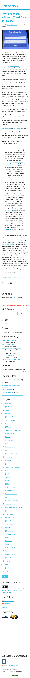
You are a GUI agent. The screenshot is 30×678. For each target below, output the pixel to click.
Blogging (8, 410)
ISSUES (8, 450)
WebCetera (9, 568)
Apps (7, 480)
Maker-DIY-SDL (10, 470)
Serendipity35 (10, 5)
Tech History (9, 541)
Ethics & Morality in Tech (12, 453)
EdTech (8, 437)
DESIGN (8, 427)
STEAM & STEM (10, 534)
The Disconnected (10, 554)
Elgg (3, 382)
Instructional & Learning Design (14, 430)
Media (7, 474)
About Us (8, 403)
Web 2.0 (8, 561)
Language (8, 460)
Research (8, 521)
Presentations (9, 514)
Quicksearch (8, 308)
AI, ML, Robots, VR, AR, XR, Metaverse (16, 407)
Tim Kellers (7, 603)
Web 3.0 (8, 564)
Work (7, 571)
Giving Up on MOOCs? (7, 392)
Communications (10, 420)
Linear (14, 297)
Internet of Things (10, 447)
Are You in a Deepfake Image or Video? (11, 348)
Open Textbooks (10, 490)
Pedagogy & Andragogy (12, 500)
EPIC (16, 162)
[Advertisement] (15, 636)
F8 (12, 210)
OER (7, 484)
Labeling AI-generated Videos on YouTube (12, 359)
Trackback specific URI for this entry (14, 287)
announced (7, 210)
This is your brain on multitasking (10, 380)
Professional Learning (11, 517)
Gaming (8, 443)
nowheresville (8, 229)
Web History (9, 557)
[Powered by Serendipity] (5, 617)
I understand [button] (15, 675)
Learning (8, 464)
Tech (7, 537)
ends (16, 195)
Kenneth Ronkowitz (12, 25)
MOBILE (8, 477)
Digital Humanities (10, 433)
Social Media (20, 277)
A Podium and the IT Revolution (9, 340)
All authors (4, 607)
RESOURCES (9, 524)
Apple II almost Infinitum (8, 344)
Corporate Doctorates (7, 389)
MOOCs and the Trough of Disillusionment (12, 395)
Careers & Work (10, 417)
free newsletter (16, 128)
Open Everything (10, 487)
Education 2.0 (9, 440)
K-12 (7, 551)
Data (7, 423)
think (18, 164)
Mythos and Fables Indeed (8, 355)
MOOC (8, 497)
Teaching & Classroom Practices (14, 507)
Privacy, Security (12, 277)
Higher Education (10, 547)
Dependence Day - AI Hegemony (10, 351)
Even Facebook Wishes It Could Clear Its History (14, 17)
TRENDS (8, 544)
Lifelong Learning (10, 504)
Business (8, 413)
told (11, 167)
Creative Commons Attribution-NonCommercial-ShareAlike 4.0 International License (15, 590)
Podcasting (9, 511)
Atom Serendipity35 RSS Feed (10, 665)
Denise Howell (5, 128)
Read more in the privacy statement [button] (12, 671)
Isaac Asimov (25, 371)
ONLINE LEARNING (11, 494)
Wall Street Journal (14, 66)
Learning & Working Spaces (13, 467)
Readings (8, 527)
